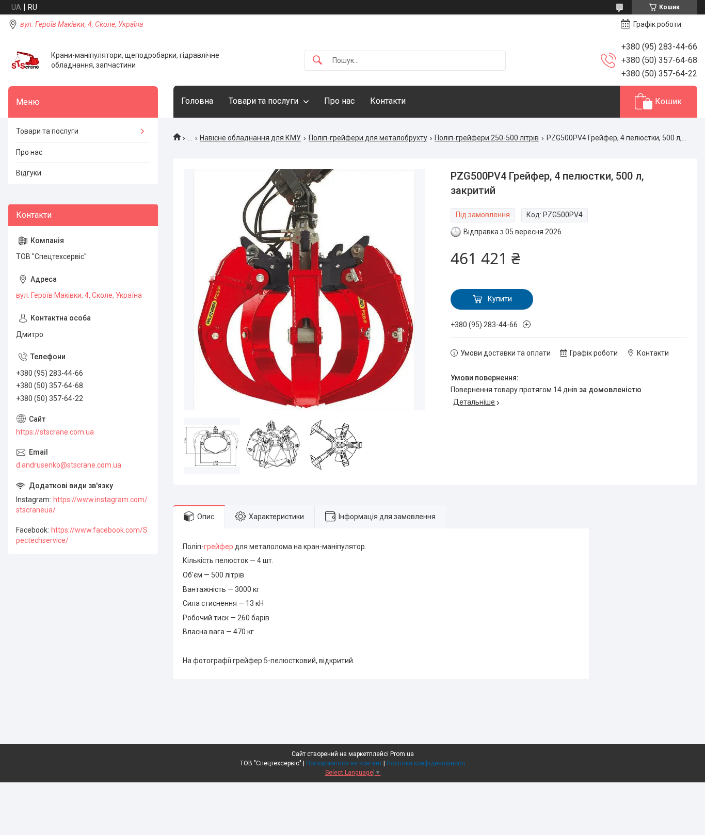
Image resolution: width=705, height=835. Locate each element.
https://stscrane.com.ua (55, 432)
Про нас (339, 101)
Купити (500, 299)
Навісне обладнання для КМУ (250, 138)
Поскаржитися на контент (344, 763)
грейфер (218, 546)
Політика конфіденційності (426, 763)
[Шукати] (317, 61)
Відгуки (28, 173)
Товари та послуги (263, 101)
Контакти (388, 101)
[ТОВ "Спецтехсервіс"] (25, 60)
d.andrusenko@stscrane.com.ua (68, 465)
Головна (197, 101)
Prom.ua (402, 754)
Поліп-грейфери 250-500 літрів (487, 138)
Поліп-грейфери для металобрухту (368, 138)
